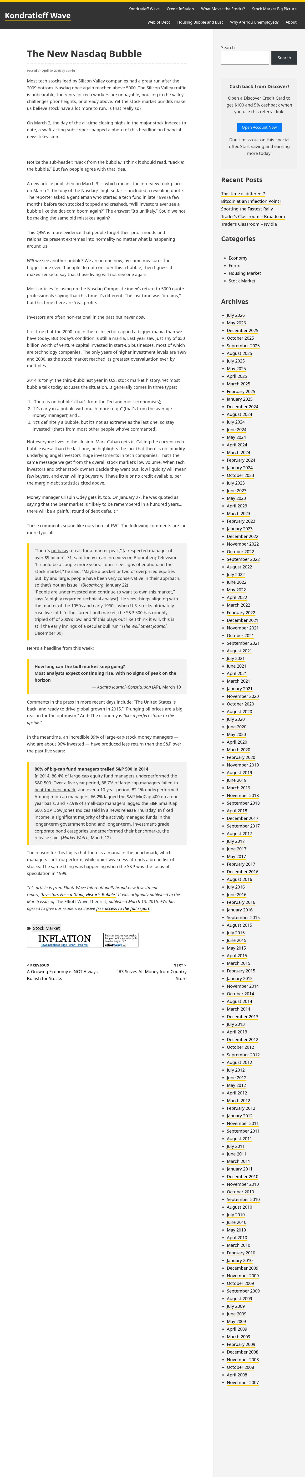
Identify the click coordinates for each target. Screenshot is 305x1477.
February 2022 (241, 612)
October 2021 (240, 635)
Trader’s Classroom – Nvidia (249, 224)
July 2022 (236, 574)
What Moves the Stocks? (223, 8)
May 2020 (236, 734)
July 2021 (236, 658)
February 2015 (241, 971)
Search (228, 47)
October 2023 (240, 475)
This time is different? (243, 193)
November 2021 (243, 628)
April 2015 (237, 955)
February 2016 (241, 902)
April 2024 (237, 445)
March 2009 (238, 1336)
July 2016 (236, 887)
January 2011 (240, 1169)
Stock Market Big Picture (274, 8)
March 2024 (238, 452)
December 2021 (242, 620)
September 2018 (243, 803)
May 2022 (236, 590)
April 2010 (237, 1237)
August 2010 (239, 1207)
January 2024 (240, 467)
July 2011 (236, 1146)
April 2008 (237, 1375)
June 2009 (236, 1314)
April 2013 (237, 1032)
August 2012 (239, 1062)
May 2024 (236, 437)
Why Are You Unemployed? (254, 22)
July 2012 (236, 1070)
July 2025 (236, 361)
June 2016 (236, 894)
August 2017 (239, 833)
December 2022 (242, 536)
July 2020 (236, 719)
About (291, 22)
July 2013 (236, 1024)
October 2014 (240, 994)
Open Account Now (259, 127)
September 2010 (243, 1199)
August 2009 (239, 1298)
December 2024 (242, 406)
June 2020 (236, 727)
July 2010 (236, 1214)
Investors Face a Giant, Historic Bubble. (79, 894)
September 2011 (243, 1131)
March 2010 (238, 1245)
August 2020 (239, 711)
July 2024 (236, 422)
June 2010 (236, 1222)
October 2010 (240, 1192)
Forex (234, 265)
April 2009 (237, 1329)
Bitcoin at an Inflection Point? (251, 201)
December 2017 (242, 818)
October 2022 (240, 551)
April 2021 (237, 673)
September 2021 (243, 643)
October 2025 (240, 338)
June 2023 (236, 490)
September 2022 (243, 559)
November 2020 (243, 696)
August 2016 (239, 879)
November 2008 (243, 1359)
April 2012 (237, 1093)
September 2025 (243, 345)
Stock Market (46, 928)
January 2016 (240, 910)
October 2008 (240, 1367)
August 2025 (239, 353)
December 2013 (242, 1016)
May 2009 (236, 1321)
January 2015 (240, 978)
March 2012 (238, 1100)
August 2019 (239, 772)
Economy (238, 258)
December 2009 (242, 1268)
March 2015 (238, 963)
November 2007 (243, 1382)
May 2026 (236, 323)
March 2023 (238, 513)
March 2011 (238, 1161)
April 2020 (237, 742)
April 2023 (237, 506)
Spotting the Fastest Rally (247, 209)
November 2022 (243, 544)
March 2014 (238, 1009)
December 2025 (242, 330)
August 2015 (239, 925)
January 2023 (240, 529)
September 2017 (243, 826)
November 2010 (243, 1184)
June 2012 (236, 1077)
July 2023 (236, 483)
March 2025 (238, 384)
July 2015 (236, 932)
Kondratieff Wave (38, 15)
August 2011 (239, 1138)
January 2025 (240, 399)
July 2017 (236, 841)
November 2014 (243, 986)
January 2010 (240, 1260)
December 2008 (242, 1352)
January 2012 (240, 1116)
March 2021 (238, 681)
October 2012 (240, 1047)
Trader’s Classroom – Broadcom (253, 216)
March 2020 (238, 749)
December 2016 (242, 871)
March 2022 (238, 605)
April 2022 (237, 597)
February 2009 (241, 1344)
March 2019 (238, 788)
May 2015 (236, 948)
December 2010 (242, 1176)
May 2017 (236, 856)
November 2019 (243, 765)
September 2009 (243, 1291)
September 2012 (243, 1055)
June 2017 (236, 849)
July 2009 (236, 1306)
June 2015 (236, 940)
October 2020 (240, 704)
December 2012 (242, 1039)
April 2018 (237, 810)
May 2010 (236, 1230)
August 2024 (239, 414)
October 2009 (240, 1283)
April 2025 (237, 376)
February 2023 (241, 521)
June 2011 (236, 1154)
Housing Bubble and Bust (200, 22)
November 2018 (243, 795)
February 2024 (241, 460)
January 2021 (240, 688)
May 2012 (236, 1085)
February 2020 (241, 757)
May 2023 (236, 498)
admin (70, 70)
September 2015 (243, 917)
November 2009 (243, 1275)
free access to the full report (122, 908)
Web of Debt (158, 22)
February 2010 (241, 1253)
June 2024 (236, 429)
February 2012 (241, 1108)
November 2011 (243, 1123)
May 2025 (236, 368)
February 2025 (241, 391)
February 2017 (241, 864)
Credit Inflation (180, 8)
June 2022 (236, 582)
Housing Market (245, 273)
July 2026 (236, 315)
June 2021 (236, 666)
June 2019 (236, 780)
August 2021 (239, 651)
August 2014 (239, 1001)
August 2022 (239, 567)
